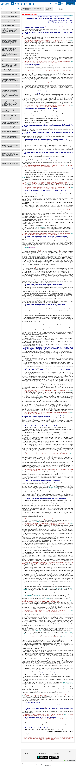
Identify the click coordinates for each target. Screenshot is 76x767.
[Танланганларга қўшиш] (15, 3)
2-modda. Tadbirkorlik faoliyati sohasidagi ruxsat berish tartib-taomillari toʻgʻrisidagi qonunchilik (9, 20)
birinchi (52, 669)
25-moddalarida (42, 227)
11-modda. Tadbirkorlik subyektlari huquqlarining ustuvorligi (9, 70)
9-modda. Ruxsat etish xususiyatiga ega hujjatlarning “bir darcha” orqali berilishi (10, 60)
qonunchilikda (46, 598)
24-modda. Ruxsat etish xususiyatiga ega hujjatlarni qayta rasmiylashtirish (10, 141)
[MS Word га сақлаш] (30, 3)
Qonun (30, 198)
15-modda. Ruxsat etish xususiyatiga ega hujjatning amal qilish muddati (9, 91)
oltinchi (71, 594)
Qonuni (66, 35)
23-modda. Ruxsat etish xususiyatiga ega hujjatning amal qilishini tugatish (10, 137)
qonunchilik (36, 521)
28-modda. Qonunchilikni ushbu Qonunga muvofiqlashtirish (9, 159)
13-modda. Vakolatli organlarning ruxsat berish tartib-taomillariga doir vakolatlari (10, 80)
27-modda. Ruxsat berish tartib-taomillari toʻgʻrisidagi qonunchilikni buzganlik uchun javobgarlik (10, 154)
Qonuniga (48, 26)
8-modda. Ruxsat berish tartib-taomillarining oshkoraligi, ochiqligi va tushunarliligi (10, 54)
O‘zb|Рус (63, 3)
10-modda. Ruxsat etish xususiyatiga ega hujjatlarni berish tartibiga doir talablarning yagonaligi (9, 65)
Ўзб (56, 3)
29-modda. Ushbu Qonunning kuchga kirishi (10, 164)
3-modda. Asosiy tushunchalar (8, 25)
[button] (10, 12)
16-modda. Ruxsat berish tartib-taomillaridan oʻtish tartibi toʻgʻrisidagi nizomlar (10, 95)
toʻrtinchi (52, 588)
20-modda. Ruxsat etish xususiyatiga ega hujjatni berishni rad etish (10, 123)
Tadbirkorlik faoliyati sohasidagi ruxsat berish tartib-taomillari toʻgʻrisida (10, 12)
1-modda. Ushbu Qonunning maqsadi (10, 16)
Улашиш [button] (72, 8)
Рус (53, 3)
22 (35, 227)
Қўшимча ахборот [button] (61, 9)
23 (36, 227)
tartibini (24, 177)
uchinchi (46, 588)
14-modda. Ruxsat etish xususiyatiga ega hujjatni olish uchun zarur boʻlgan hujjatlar (10, 85)
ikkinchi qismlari (60, 669)
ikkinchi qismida (45, 400)
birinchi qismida (39, 396)
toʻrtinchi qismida (40, 403)
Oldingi (27, 247)
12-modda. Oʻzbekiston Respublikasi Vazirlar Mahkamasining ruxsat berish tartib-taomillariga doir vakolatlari (10, 75)
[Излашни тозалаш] (19, 8)
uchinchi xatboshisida (68, 683)
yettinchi (24, 595)
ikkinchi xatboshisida (68, 682)
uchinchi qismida (53, 487)
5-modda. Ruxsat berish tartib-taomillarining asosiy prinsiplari (8, 36)
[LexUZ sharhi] (21, 3)
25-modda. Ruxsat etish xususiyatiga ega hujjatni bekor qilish (10, 146)
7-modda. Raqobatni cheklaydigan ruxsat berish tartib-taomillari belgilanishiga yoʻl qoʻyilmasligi (9, 49)
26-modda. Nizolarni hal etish (8, 150)
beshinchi (57, 588)
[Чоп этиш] (33, 3)
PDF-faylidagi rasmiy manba (68, 15)
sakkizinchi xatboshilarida (34, 595)
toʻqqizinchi (64, 588)
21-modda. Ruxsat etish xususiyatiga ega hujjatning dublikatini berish (9, 127)
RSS (70, 752)
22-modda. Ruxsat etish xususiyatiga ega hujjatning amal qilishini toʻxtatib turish (10, 132)
